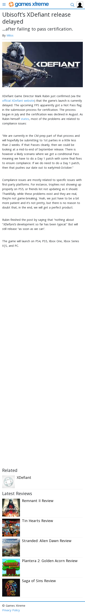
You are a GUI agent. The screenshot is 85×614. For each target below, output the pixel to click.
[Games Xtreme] (29, 4)
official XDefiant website (18, 100)
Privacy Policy (11, 610)
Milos (10, 35)
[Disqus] (42, 305)
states (25, 119)
